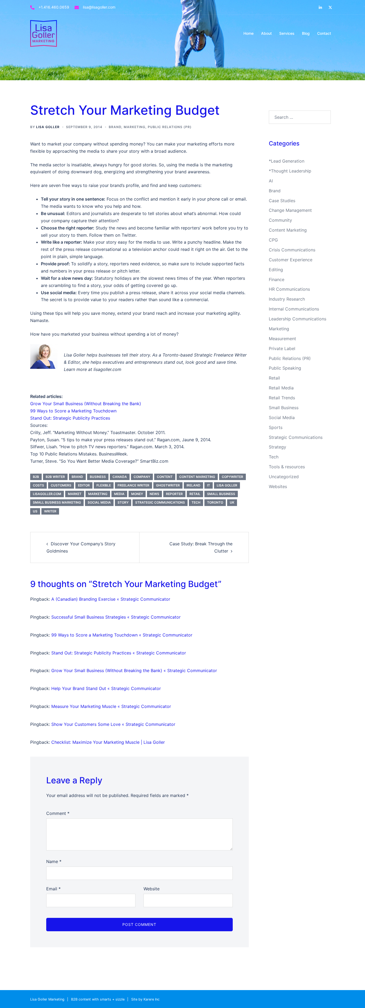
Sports (275, 427)
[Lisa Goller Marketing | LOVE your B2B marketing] (43, 33)
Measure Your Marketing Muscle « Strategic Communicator (111, 706)
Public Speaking (285, 368)
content (165, 477)
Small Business (283, 407)
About (266, 33)
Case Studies (282, 200)
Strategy (277, 447)
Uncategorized (284, 476)
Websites (278, 486)
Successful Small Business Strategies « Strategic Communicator (116, 617)
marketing (97, 494)
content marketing (197, 477)
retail (194, 494)
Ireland (193, 485)
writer (50, 511)
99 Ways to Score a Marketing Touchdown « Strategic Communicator (121, 635)
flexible (103, 485)
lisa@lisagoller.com (99, 7)
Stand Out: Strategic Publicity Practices (70, 418)
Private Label (282, 348)
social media (99, 502)
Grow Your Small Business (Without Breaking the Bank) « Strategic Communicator (134, 670)
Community (280, 220)
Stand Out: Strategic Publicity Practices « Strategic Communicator (118, 653)
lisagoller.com (47, 494)
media (119, 494)
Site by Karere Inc (145, 999)
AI (271, 180)
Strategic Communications (296, 437)
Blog (306, 33)
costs (38, 485)
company (142, 477)
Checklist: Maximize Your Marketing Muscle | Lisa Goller (108, 742)
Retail (274, 378)
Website (151, 888)
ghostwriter (168, 485)
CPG (273, 240)
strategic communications (160, 502)
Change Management (290, 210)
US (35, 511)
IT (208, 485)
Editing (276, 269)
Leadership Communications (297, 318)
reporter (174, 494)
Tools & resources (287, 466)
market (74, 494)
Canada (119, 477)
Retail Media (281, 387)
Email (53, 888)
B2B (36, 477)
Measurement (282, 338)
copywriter (232, 477)
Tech (273, 456)
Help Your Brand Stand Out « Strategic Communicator (106, 688)
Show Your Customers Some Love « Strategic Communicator (113, 724)
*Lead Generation (286, 161)
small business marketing (57, 502)
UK (232, 502)
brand (77, 477)
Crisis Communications (292, 249)
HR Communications (289, 289)
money (137, 494)
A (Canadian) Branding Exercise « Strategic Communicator (110, 599)
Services (286, 33)
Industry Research (287, 299)
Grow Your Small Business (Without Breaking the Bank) (85, 403)
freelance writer (133, 485)
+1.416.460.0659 (53, 7)
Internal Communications (294, 309)
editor (84, 485)
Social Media (282, 417)
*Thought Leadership (290, 171)
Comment (57, 813)
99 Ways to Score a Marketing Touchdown (73, 410)
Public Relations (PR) (170, 127)
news (154, 494)
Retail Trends (282, 397)
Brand (115, 127)
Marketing (134, 127)
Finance (276, 279)
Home (248, 33)
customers (61, 485)
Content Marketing (288, 230)
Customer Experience (290, 259)
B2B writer (55, 477)
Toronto (215, 502)
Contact (324, 33)
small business (221, 494)
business (98, 477)
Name (53, 861)
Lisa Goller (48, 127)
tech (196, 502)
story (123, 502)
